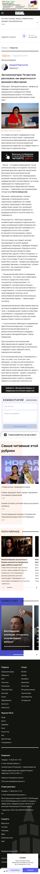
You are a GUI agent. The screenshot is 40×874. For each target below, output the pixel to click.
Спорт (24, 667)
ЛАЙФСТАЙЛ (9, 600)
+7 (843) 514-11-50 (14, 760)
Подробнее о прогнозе (8, 37)
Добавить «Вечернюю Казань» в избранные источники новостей (20, 389)
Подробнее (15, 870)
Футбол (24, 672)
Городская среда (7, 672)
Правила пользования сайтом (12, 778)
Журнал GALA (7, 713)
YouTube (4, 827)
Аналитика (5, 707)
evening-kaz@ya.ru (13, 763)
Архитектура (6, 739)
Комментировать (20, 426)
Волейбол (25, 679)
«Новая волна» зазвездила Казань (15, 487)
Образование (6, 700)
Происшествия (6, 689)
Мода (3, 717)
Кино (3, 728)
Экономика (5, 686)
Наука (3, 697)
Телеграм (4, 830)
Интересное (25, 700)
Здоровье (4, 724)
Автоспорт (25, 686)
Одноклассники (7, 838)
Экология (4, 704)
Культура (4, 693)
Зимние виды (26, 693)
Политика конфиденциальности (13, 781)
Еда (2, 735)
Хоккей (23, 675)
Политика (4, 682)
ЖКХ (2, 679)
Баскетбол (25, 682)
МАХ (3, 841)
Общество (14, 48)
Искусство (5, 732)
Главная (4, 48)
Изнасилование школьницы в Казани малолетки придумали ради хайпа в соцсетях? (14, 562)
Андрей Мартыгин (18, 65)
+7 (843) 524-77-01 (15, 791)
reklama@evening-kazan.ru (16, 795)
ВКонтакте (5, 823)
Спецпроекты (6, 742)
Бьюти (3, 721)
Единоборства (26, 697)
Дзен (3, 834)
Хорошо (30, 870)
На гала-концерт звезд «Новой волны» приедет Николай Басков (17, 19)
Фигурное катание (28, 689)
